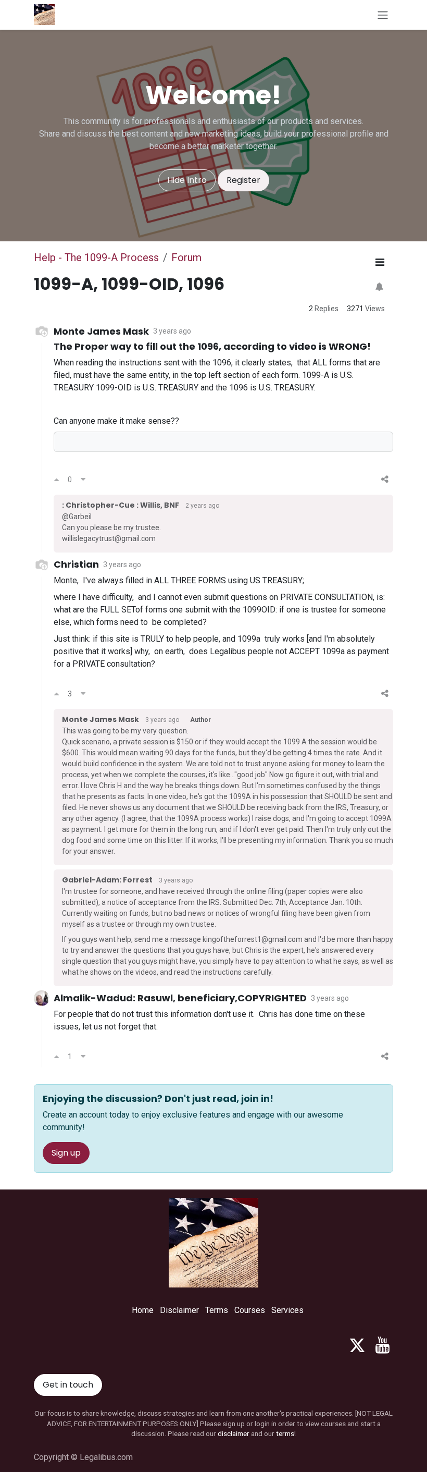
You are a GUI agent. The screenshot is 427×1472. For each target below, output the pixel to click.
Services (287, 1310)
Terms (216, 1310)
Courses (249, 1310)
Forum (186, 257)
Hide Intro (187, 180)
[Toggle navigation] (382, 15)
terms (285, 1433)
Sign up (66, 1153)
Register (243, 180)
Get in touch (68, 1385)
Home (143, 1310)
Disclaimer (179, 1310)
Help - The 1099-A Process (96, 257)
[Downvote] (83, 479)
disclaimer (233, 1433)
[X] (357, 1345)
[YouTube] (382, 1345)
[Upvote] (56, 479)
